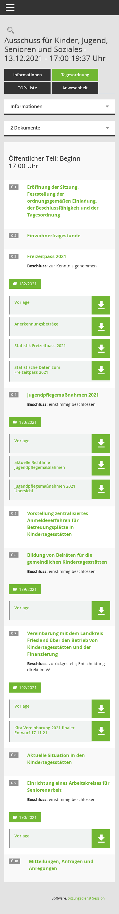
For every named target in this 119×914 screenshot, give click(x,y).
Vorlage (21, 302)
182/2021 (28, 283)
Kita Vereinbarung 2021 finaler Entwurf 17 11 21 (44, 730)
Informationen (27, 74)
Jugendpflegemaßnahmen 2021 (63, 395)
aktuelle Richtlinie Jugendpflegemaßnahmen (39, 465)
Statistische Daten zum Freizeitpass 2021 (37, 370)
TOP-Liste (27, 87)
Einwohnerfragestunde (53, 235)
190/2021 (28, 817)
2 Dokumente (25, 128)
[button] (101, 305)
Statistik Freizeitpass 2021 (40, 345)
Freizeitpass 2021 (46, 256)
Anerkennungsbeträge (36, 324)
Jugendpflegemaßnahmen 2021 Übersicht (44, 489)
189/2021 (28, 589)
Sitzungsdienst (86, 898)
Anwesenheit (75, 87)
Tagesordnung (75, 74)
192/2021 (28, 687)
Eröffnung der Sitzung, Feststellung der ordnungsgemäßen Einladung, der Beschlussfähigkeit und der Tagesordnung (62, 201)
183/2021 (28, 422)
